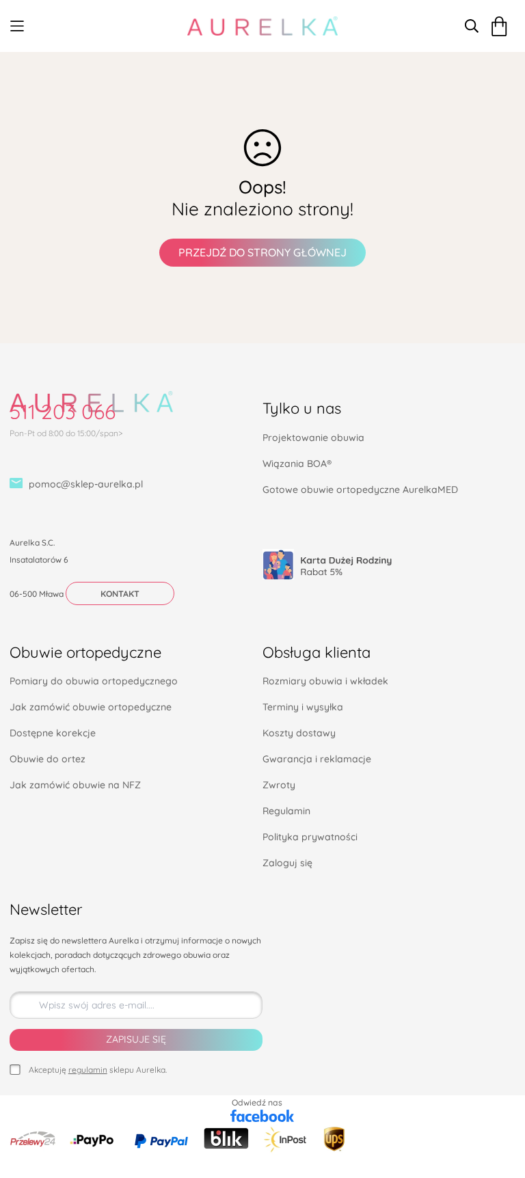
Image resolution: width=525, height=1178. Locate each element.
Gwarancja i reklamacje (316, 759)
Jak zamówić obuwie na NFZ (75, 785)
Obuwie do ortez (47, 759)
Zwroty (278, 785)
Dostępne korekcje (53, 733)
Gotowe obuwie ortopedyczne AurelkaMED (360, 489)
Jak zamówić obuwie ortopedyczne (91, 707)
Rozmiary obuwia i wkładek (325, 681)
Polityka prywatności (310, 837)
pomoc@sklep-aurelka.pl (86, 484)
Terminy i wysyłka (302, 707)
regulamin (87, 1070)
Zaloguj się (287, 863)
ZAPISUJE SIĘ (136, 1039)
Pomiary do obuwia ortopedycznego (94, 681)
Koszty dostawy (299, 733)
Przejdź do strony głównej (262, 252)
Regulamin (286, 811)
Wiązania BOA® (297, 463)
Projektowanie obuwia (313, 437)
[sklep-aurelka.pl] (262, 26)
